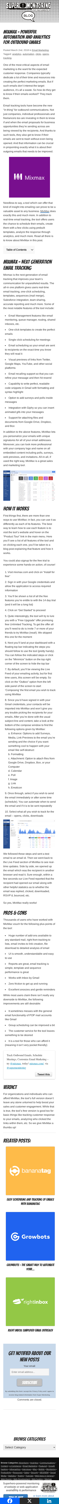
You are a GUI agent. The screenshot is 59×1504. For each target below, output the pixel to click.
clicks (38, 54)
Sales (26, 1472)
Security (34, 1472)
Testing (21, 1476)
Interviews (26, 1469)
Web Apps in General (44, 1476)
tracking (7, 58)
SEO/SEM (44, 1472)
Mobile (42, 1469)
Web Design (6, 1479)
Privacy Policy (37, 1391)
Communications (47, 1463)
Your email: (30, 1366)
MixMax (44, 211)
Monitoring (51, 1469)
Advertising (24, 1463)
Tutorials (29, 1476)
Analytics (34, 1463)
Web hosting (37, 1479)
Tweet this (43, 1074)
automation (28, 54)
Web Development (21, 1479)
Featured (43, 1466)
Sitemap (48, 1479)
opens (45, 54)
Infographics (15, 1469)
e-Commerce (15, 1466)
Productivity (6, 1472)
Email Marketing (40, 50)
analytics (16, 54)
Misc (35, 1469)
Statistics (12, 1476)
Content (4, 1466)
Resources (17, 1472)
